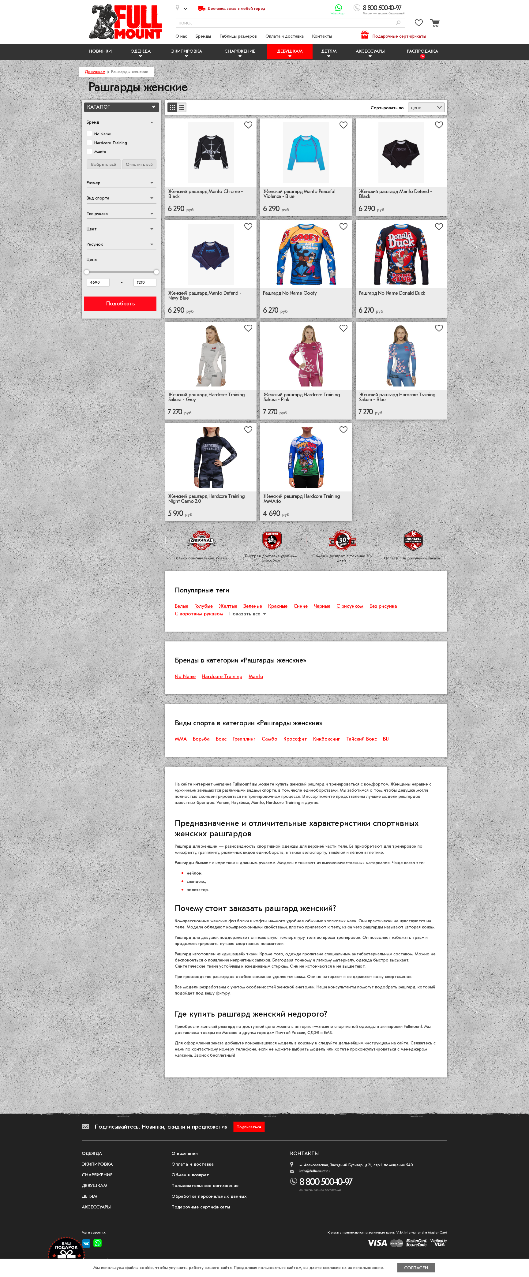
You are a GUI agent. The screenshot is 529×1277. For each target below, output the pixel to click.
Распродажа (422, 51)
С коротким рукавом (199, 614)
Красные (277, 606)
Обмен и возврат (190, 1175)
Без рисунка (383, 606)
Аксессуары (370, 51)
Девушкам (290, 51)
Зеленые (252, 606)
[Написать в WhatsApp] (338, 7)
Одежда (140, 51)
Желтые (228, 606)
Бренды (203, 36)
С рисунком (349, 606)
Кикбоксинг (326, 739)
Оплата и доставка (284, 36)
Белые (181, 606)
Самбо (269, 739)
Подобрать (120, 304)
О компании (184, 1153)
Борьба (201, 739)
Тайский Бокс (361, 739)
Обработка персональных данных (209, 1196)
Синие (301, 606)
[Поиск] (398, 23)
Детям (329, 51)
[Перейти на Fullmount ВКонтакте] (86, 1243)
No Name (185, 676)
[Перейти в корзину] (434, 24)
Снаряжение (239, 51)
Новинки (100, 51)
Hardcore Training (222, 676)
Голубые (203, 606)
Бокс (221, 739)
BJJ (386, 739)
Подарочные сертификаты (399, 36)
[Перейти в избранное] (418, 24)
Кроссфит (295, 739)
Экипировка (186, 51)
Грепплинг (244, 739)
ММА (181, 739)
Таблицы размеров (238, 36)
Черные (322, 606)
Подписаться (249, 1127)
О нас (181, 36)
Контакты (322, 36)
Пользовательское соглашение (204, 1185)
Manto (256, 676)
